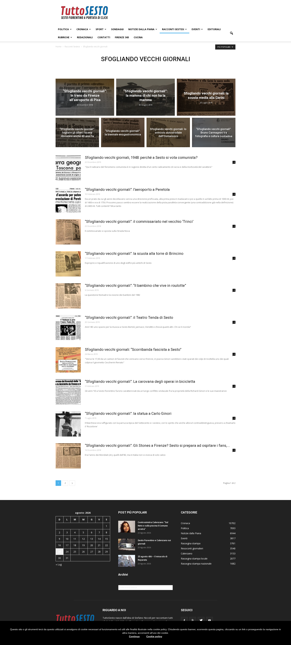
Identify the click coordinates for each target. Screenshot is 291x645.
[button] (231, 33)
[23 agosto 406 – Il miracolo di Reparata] (126, 561)
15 (106, 538)
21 (99, 545)
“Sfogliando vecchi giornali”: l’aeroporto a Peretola (127, 189)
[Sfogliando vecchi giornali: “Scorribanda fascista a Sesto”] (68, 360)
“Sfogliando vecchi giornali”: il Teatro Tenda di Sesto (129, 317)
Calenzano (186, 553)
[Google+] (192, 620)
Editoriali (214, 29)
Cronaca (82, 29)
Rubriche (63, 37)
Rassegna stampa (190, 543)
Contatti (104, 37)
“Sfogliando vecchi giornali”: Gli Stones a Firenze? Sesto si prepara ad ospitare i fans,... (157, 445)
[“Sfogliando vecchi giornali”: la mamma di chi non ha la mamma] (145, 97)
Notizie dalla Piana (141, 29)
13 (91, 538)
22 (106, 545)
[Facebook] (184, 620)
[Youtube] (209, 620)
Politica (63, 29)
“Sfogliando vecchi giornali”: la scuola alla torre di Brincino (134, 253)
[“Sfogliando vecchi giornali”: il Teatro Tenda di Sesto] (68, 328)
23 (59, 551)
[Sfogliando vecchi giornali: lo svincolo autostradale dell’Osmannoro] (168, 134)
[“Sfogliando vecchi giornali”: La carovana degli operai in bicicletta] (68, 392)
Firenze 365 (122, 37)
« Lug (59, 564)
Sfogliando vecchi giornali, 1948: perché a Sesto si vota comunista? (141, 157)
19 (83, 545)
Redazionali (85, 37)
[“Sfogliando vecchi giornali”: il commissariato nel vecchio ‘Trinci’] (68, 232)
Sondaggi (117, 29)
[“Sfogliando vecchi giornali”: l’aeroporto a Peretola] (68, 200)
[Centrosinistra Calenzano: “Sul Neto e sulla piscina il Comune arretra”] (126, 527)
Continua (134, 636)
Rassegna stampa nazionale (196, 563)
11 (74, 538)
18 (74, 545)
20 (91, 545)
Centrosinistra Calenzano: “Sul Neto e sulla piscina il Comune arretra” (153, 525)
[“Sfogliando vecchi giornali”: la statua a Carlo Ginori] (68, 424)
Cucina (138, 37)
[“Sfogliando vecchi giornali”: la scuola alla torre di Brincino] (68, 264)
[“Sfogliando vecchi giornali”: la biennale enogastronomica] (122, 134)
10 (67, 538)
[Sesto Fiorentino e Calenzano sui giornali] (126, 545)
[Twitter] (201, 620)
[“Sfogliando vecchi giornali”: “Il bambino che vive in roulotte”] (68, 296)
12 (83, 538)
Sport (100, 29)
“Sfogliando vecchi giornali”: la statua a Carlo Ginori (128, 413)
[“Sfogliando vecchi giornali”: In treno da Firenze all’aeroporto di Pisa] (85, 97)
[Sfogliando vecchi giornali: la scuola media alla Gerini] (206, 97)
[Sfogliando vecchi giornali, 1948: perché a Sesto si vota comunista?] (68, 168)
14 (99, 538)
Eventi (196, 29)
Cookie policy (154, 636)
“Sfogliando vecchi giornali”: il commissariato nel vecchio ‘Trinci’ (139, 221)
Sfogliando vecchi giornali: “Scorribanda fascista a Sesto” (133, 349)
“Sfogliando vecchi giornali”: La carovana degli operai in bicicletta (140, 381)
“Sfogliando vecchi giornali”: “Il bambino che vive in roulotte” (135, 285)
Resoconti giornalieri (192, 548)
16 (59, 545)
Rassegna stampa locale (194, 558)
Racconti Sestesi (173, 29)
